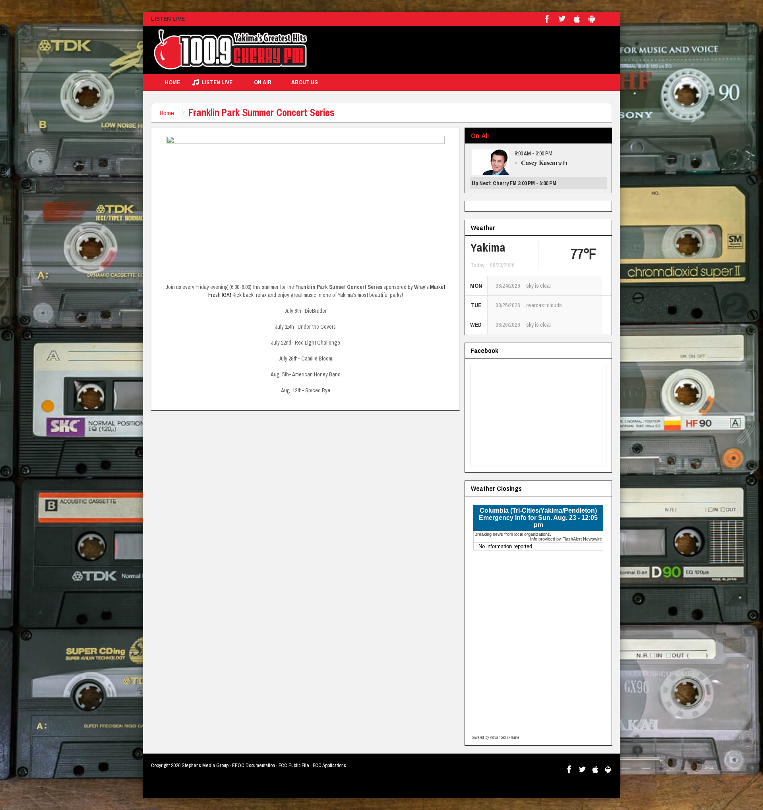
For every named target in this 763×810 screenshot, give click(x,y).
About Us (304, 82)
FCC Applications (329, 765)
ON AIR (262, 82)
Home (172, 82)
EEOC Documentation (253, 765)
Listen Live (216, 82)
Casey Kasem (539, 162)
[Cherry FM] (230, 50)
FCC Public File (294, 765)
